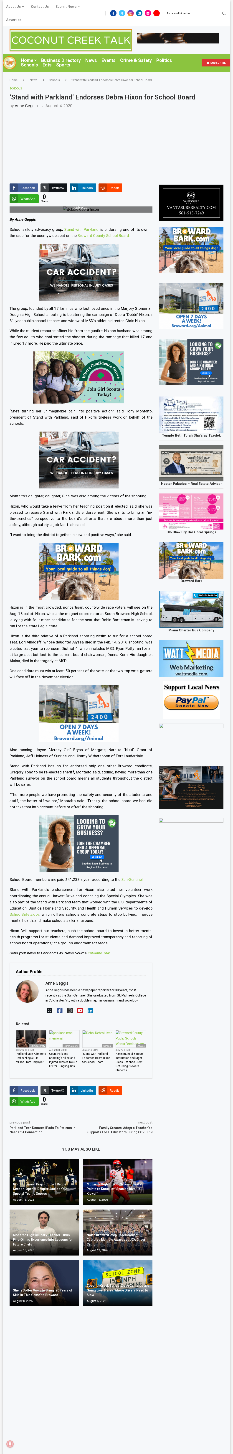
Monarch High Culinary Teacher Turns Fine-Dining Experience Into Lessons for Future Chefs (43, 1239)
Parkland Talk (99, 953)
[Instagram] (130, 13)
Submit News (66, 7)
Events (108, 60)
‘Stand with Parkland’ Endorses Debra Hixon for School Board (96, 1058)
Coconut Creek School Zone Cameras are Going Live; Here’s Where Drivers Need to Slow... (118, 1290)
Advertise (13, 20)
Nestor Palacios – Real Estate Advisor (191, 484)
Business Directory (61, 60)
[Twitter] (122, 13)
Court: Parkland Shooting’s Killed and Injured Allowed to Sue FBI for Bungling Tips (63, 1060)
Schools (29, 65)
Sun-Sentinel (132, 879)
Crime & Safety (136, 60)
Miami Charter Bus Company (191, 630)
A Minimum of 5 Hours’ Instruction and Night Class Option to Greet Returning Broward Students (130, 1062)
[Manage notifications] (10, 1444)
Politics (164, 60)
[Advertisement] (116, 142)
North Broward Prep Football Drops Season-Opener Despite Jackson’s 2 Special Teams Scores (40, 1188)
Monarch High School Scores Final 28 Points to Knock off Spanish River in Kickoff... (115, 1188)
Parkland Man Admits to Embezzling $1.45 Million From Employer (31, 1058)
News (91, 60)
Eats (47, 65)
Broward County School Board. (104, 235)
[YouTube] (80, 1010)
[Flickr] (148, 13)
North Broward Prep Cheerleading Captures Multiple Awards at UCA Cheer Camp (116, 1239)
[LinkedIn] (90, 1010)
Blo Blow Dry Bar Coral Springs (191, 532)
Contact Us (40, 7)
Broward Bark (191, 581)
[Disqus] (81, 1375)
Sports (63, 65)
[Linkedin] (139, 13)
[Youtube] (156, 13)
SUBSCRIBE (218, 62)
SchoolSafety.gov (24, 914)
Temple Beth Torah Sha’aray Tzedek (191, 435)
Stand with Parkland (81, 229)
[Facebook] (113, 13)
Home (27, 60)
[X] (49, 1010)
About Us (13, 7)
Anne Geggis (26, 105)
